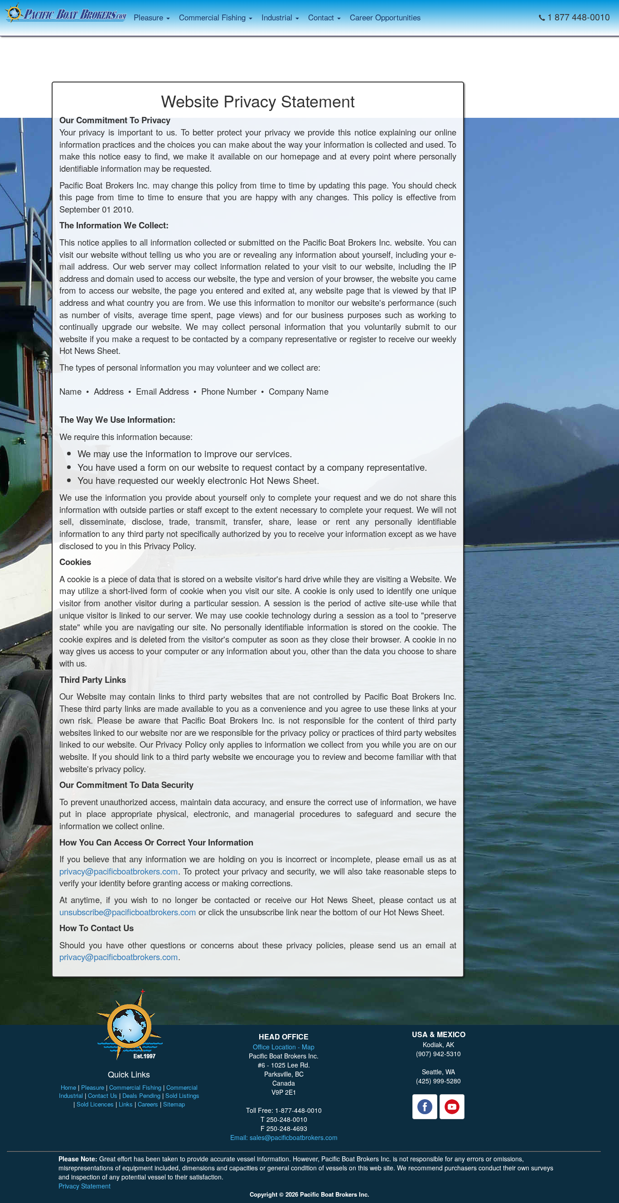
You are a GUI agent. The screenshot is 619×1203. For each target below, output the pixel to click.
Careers (148, 1104)
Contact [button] (322, 17)
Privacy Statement (84, 1185)
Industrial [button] (278, 17)
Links (126, 1104)
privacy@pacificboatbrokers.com (118, 871)
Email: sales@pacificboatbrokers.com (284, 1137)
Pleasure (92, 1087)
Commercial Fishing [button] (213, 17)
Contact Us (102, 1095)
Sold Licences (95, 1104)
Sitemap (174, 1104)
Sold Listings (182, 1095)
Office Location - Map (283, 1046)
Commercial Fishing (135, 1087)
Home (68, 1087)
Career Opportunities (385, 17)
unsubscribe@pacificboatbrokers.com (127, 912)
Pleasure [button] (149, 17)
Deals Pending (141, 1095)
